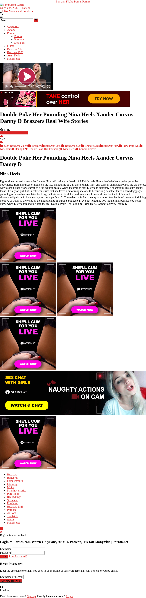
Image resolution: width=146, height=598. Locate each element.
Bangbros (12, 477)
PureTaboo (13, 493)
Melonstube (13, 58)
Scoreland (12, 500)
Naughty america (16, 490)
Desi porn (19, 42)
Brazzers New (111, 145)
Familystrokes (15, 480)
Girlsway (12, 484)
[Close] (1, 531)
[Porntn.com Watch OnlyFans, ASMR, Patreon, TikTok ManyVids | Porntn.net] (18, 7)
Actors (11, 29)
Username (5, 548)
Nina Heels (69, 148)
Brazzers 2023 (53, 145)
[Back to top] (1, 528)
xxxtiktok (12, 516)
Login (4, 556)
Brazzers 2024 (72, 145)
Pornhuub (19, 39)
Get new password (10, 580)
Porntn (78, 1)
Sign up (31, 596)
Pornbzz (11, 509)
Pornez (86, 1)
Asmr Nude (13, 55)
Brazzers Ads (14, 49)
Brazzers (36, 145)
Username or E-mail (11, 576)
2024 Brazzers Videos (15, 145)
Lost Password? (18, 556)
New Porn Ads (131, 145)
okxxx (10, 519)
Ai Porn (11, 512)
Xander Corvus (87, 148)
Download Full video (15, 132)
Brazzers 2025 (15, 52)
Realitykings (14, 496)
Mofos (10, 487)
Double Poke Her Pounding (44, 148)
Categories (13, 26)
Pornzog (60, 1)
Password (5, 552)
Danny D (19, 148)
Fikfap (69, 1)
